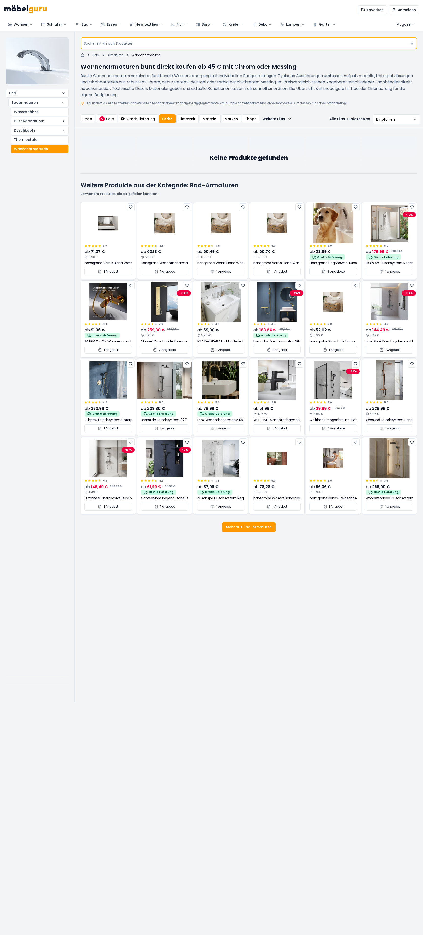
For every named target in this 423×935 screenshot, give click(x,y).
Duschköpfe (24, 130)
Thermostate (25, 139)
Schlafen (55, 24)
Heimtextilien (147, 24)
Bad (84, 24)
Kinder (234, 24)
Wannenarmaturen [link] (146, 55)
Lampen (293, 24)
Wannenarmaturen (31, 149)
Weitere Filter (274, 118)
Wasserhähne (26, 111)
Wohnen (21, 24)
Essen (112, 24)
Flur (180, 24)
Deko (263, 24)
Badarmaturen (25, 102)
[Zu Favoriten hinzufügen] (131, 207)
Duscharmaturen (29, 121)
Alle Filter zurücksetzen (349, 118)
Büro (206, 24)
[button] (404, 9)
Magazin (403, 24)
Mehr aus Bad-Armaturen (249, 527)
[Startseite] (82, 55)
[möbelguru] (25, 9)
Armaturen (115, 55)
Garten (325, 24)
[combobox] (396, 119)
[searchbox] (249, 43)
